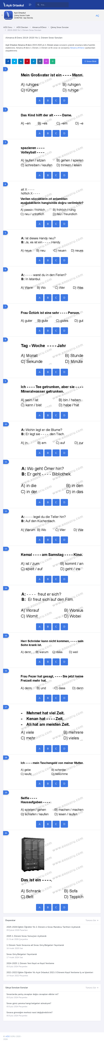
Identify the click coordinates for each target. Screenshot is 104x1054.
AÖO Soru (7, 27)
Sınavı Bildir (91, 61)
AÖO (7, 1036)
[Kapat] (2, 15)
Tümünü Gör (91, 920)
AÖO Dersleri (22, 27)
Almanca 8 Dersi (39, 27)
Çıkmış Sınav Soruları (60, 27)
